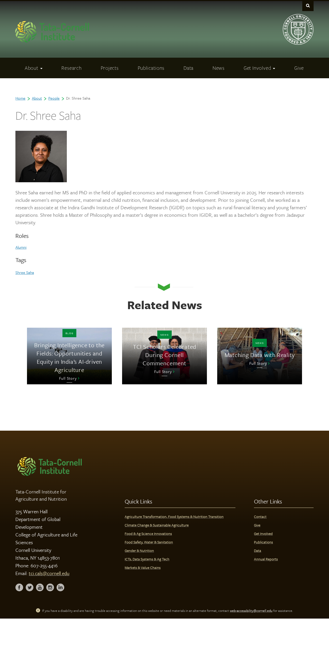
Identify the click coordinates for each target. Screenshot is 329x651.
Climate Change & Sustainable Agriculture (157, 525)
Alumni (20, 247)
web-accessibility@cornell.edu (251, 610)
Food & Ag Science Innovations (148, 533)
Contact (260, 516)
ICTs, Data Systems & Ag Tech (147, 559)
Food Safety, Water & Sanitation (149, 542)
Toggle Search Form (308, 5)
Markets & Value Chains (143, 567)
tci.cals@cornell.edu (49, 573)
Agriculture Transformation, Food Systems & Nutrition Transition (174, 516)
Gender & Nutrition (139, 550)
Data (257, 550)
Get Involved (263, 533)
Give (257, 525)
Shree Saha (24, 272)
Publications (263, 542)
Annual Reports (266, 559)
